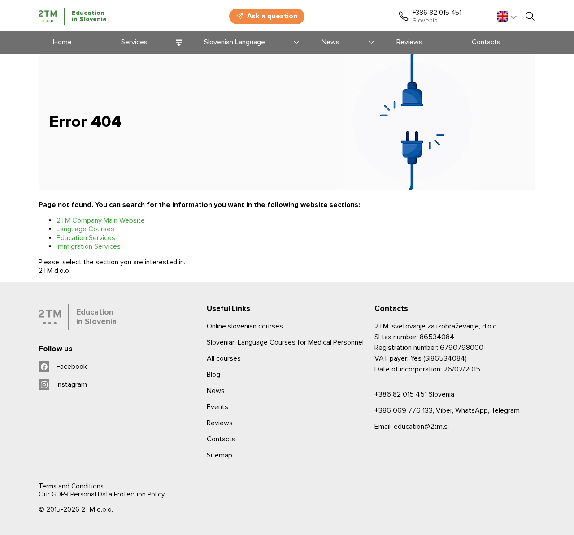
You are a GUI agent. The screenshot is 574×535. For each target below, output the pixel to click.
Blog (213, 374)
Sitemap (219, 455)
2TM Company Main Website (101, 220)
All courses (224, 358)
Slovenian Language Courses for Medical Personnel (285, 342)
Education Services (86, 237)
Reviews (220, 423)
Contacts (221, 439)
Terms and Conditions (71, 486)
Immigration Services (89, 246)
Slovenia (414, 394)
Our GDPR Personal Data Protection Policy (102, 494)
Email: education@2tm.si (411, 426)
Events (217, 406)
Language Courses (85, 228)
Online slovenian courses (245, 326)
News (216, 390)
